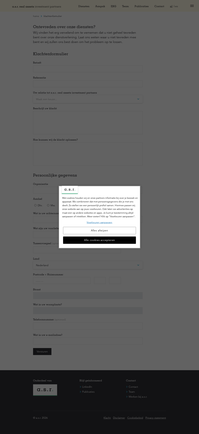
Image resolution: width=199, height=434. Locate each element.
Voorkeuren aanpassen (99, 222)
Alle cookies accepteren (99, 240)
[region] (99, 217)
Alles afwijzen (99, 230)
